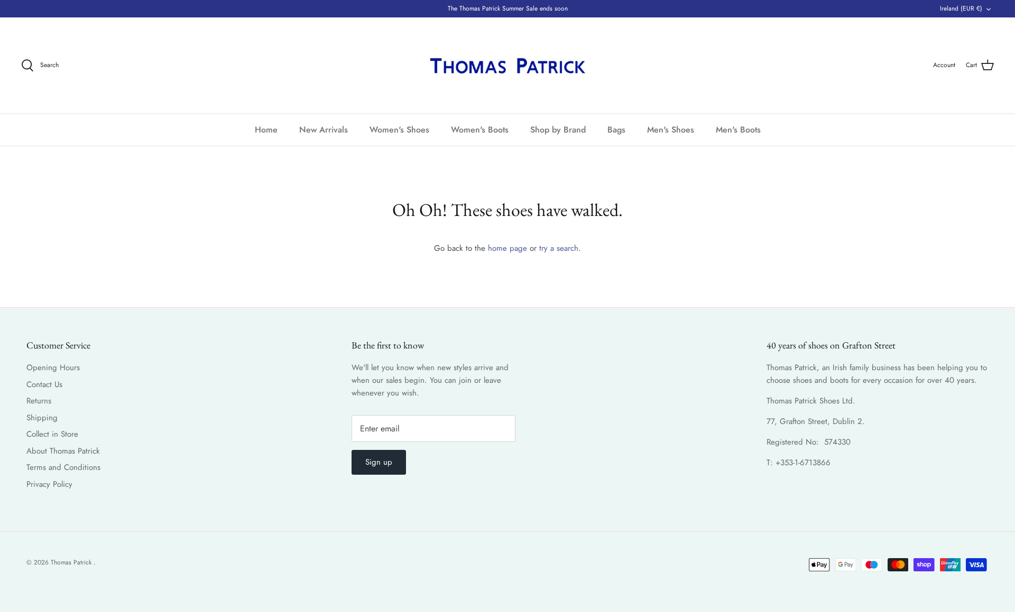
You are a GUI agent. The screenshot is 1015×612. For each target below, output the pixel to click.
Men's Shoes (670, 130)
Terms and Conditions (63, 467)
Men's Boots (738, 130)
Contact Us (44, 384)
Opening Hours (53, 367)
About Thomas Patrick (63, 451)
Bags (616, 130)
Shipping (42, 417)
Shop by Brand (558, 130)
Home (266, 130)
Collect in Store (52, 434)
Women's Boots (480, 130)
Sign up (378, 462)
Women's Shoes (399, 130)
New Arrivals (323, 130)
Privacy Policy (49, 484)
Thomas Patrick (72, 562)
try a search (558, 248)
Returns (38, 401)
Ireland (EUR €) (961, 8)
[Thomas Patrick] (507, 65)
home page (507, 248)
